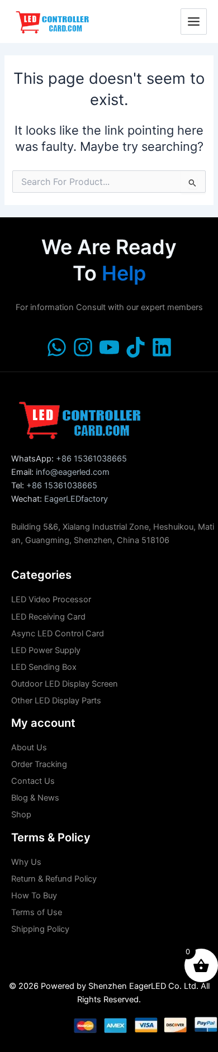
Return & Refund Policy (54, 879)
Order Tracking (39, 764)
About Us (29, 747)
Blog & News (35, 798)
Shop (21, 815)
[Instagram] (83, 347)
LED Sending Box (44, 667)
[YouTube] (109, 347)
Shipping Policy (40, 929)
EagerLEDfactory (76, 499)
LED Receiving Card (48, 617)
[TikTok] (135, 347)
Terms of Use (36, 912)
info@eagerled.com (73, 472)
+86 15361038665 (91, 459)
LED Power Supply (45, 650)
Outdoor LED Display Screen (64, 684)
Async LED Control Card (57, 634)
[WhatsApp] (57, 347)
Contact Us (33, 781)
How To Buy (34, 896)
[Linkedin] (162, 347)
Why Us (26, 862)
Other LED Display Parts (56, 701)
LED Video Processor (51, 599)
